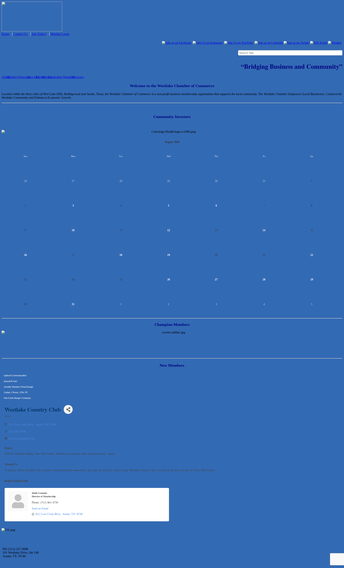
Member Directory (18, 77)
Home (5, 34)
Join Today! (38, 34)
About (6, 77)
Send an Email (40, 508)
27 (216, 279)
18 (120, 255)
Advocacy (77, 77)
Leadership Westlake (61, 77)
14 (264, 230)
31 (73, 304)
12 (168, 230)
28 (264, 279)
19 (168, 255)
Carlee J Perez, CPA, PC (16, 386)
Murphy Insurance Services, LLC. (20, 397)
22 (311, 255)
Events (40, 77)
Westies (46, 77)
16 (25, 255)
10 (73, 230)
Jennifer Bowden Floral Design (18, 380)
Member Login (59, 34)
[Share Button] (68, 409)
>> (340, 142)
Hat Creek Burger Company (17, 391)
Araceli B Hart (10, 374)
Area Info (33, 77)
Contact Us (20, 34)
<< (3, 142)
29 (311, 279)
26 (168, 279)
